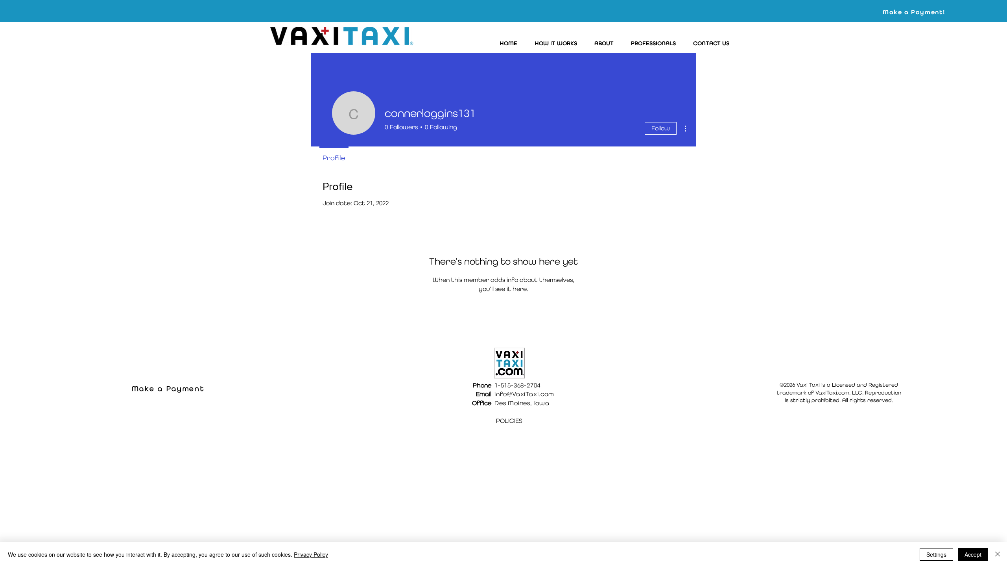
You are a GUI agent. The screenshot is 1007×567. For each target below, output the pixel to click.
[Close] (997, 554)
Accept (973, 554)
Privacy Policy (311, 554)
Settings (936, 554)
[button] (553, 43)
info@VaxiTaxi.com (524, 394)
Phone (482, 385)
